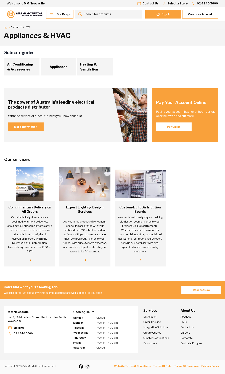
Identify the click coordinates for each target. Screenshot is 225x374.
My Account (150, 316)
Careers (185, 332)
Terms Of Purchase (186, 366)
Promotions (150, 343)
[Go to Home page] (25, 14)
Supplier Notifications (156, 337)
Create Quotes (152, 332)
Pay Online (174, 126)
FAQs (184, 321)
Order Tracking (152, 321)
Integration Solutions (155, 327)
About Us (186, 316)
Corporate (187, 337)
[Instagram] (88, 366)
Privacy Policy (210, 366)
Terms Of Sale (162, 366)
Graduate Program (192, 343)
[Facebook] (82, 366)
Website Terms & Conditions (132, 366)
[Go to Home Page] (6, 27)
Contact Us (187, 327)
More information (25, 126)
